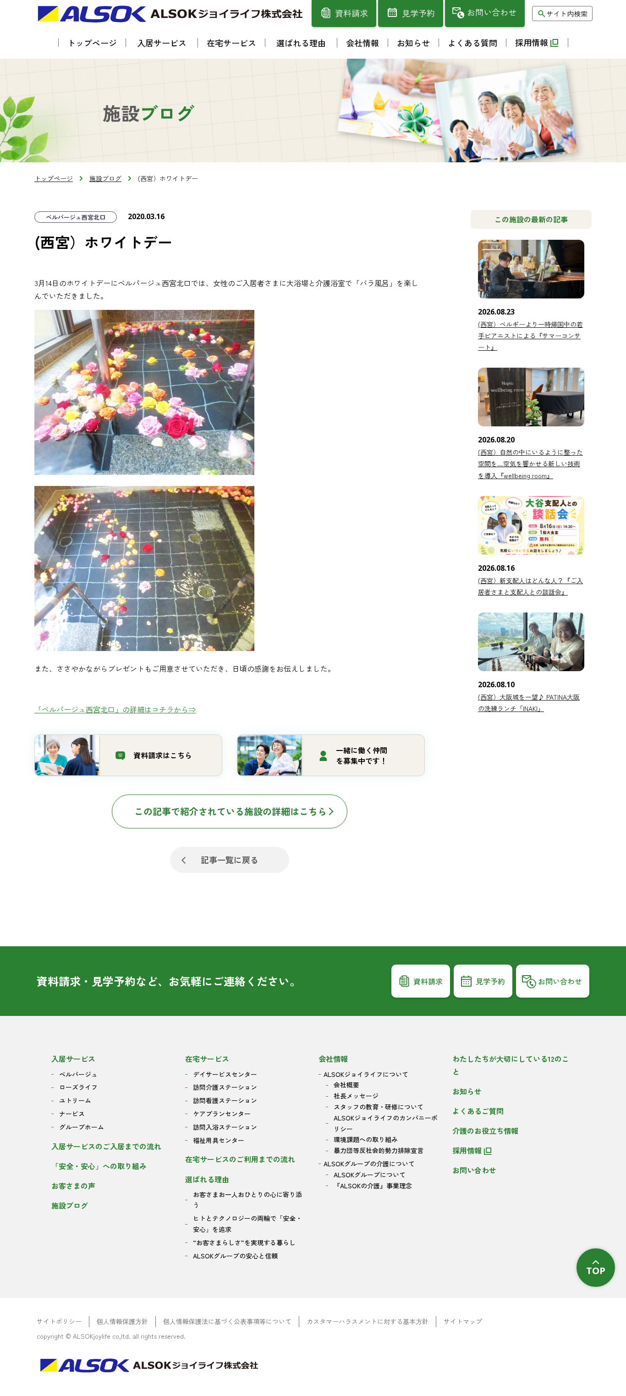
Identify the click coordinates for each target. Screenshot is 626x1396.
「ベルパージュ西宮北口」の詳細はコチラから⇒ (115, 709)
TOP (595, 1270)
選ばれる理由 (207, 1179)
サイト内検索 (567, 13)
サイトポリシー (59, 1321)
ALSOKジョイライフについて (366, 1074)
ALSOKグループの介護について (369, 1163)
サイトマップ (463, 1321)
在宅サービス (207, 1058)
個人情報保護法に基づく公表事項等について (227, 1321)
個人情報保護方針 (122, 1321)
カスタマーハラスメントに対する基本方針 (367, 1321)
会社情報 (333, 1058)
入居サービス (73, 1058)
